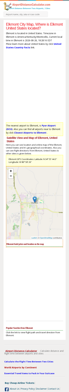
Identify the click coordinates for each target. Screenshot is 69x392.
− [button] (11, 176)
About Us (14, 388)
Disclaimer (41, 388)
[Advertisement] (34, 86)
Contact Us (53, 388)
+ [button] (11, 171)
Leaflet (34, 237)
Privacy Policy (28, 388)
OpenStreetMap (46, 237)
